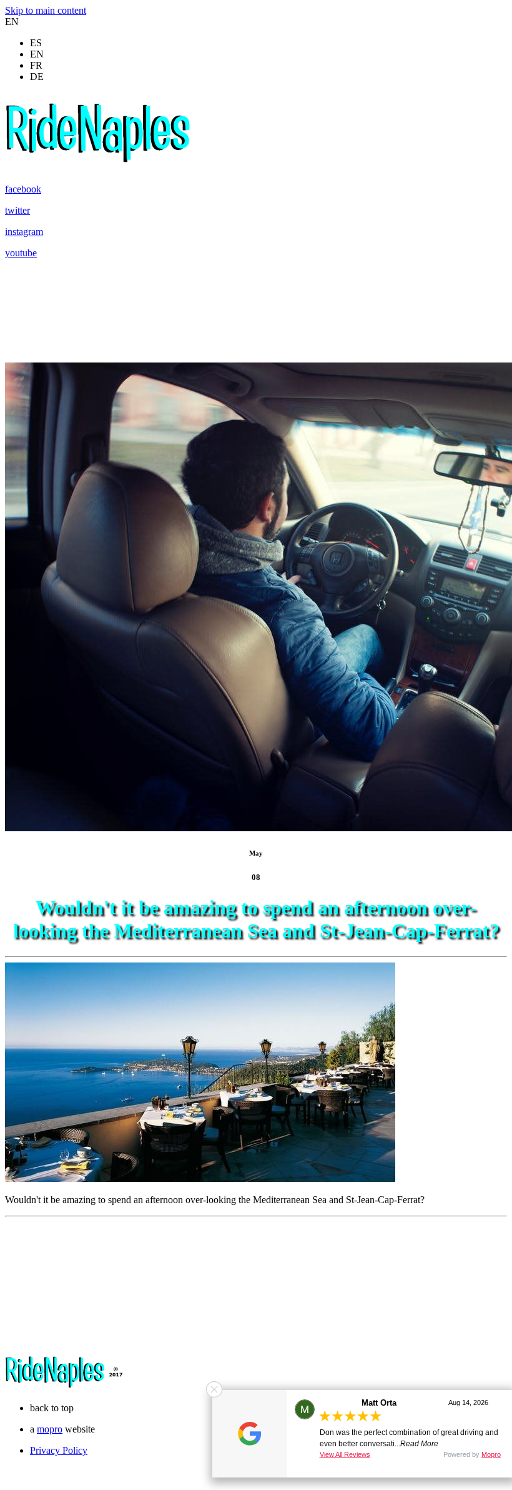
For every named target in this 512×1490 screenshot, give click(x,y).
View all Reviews (345, 1454)
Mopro (491, 1454)
